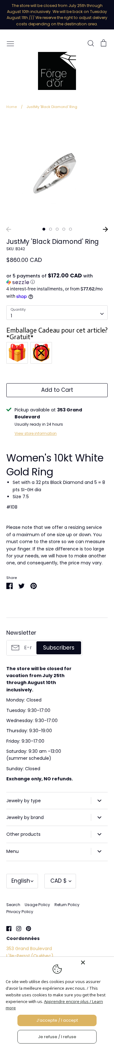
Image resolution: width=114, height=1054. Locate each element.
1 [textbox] (11, 316)
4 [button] (63, 229)
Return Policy (66, 904)
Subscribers (58, 647)
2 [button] (50, 229)
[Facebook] (6, 928)
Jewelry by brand (25, 817)
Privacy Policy (19, 911)
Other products (23, 834)
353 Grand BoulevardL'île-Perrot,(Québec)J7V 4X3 (30, 955)
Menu (12, 851)
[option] (57, 170)
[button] (57, 279)
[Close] (95, 962)
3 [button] (57, 229)
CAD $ (58, 881)
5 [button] (70, 229)
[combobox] (57, 312)
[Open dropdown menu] (99, 800)
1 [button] (43, 229)
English (20, 881)
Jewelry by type (23, 800)
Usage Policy (37, 904)
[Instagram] (16, 928)
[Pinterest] (26, 928)
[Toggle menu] (10, 43)
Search (13, 904)
